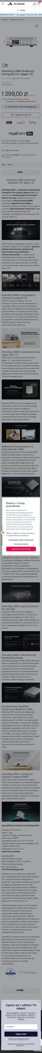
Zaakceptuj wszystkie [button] (21, 549)
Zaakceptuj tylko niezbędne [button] (21, 540)
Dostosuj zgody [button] (21, 544)
